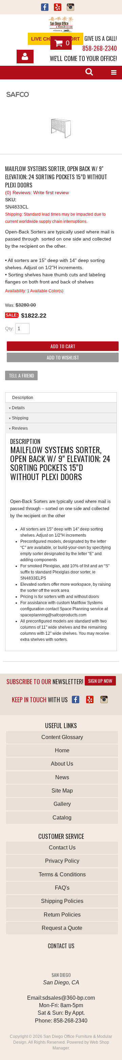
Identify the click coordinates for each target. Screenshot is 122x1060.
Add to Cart (62, 346)
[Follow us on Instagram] (70, 8)
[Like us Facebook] (44, 8)
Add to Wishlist (63, 357)
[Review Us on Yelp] (90, 699)
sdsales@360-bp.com (68, 998)
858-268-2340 (99, 48)
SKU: (11, 199)
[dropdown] (113, 72)
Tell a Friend (21, 375)
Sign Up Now (100, 680)
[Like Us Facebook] (75, 699)
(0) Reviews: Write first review (37, 192)
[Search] (89, 72)
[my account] (25, 56)
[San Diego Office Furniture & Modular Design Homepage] (61, 25)
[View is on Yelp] (57, 8)
